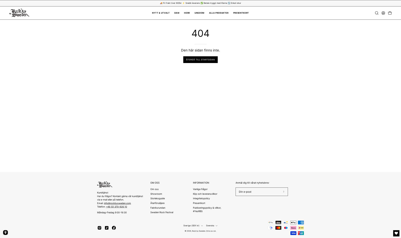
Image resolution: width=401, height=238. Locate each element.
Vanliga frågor (200, 189)
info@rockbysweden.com (117, 203)
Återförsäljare (157, 203)
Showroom (156, 193)
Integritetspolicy (201, 198)
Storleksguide (157, 198)
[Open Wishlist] (396, 233)
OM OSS (155, 182)
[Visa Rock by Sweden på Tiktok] (106, 227)
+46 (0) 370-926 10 (116, 206)
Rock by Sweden (198, 231)
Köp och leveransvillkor (205, 193)
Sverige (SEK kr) (191, 225)
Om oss (154, 189)
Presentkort (199, 203)
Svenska (210, 225)
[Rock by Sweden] (19, 13)
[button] (199, 13)
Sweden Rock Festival (161, 212)
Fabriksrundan (157, 207)
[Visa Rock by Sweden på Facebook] (114, 227)
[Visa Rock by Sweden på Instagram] (99, 227)
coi (214, 231)
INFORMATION (201, 182)
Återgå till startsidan (200, 59)
